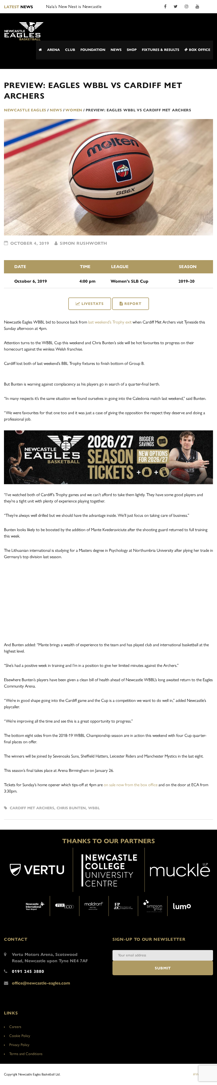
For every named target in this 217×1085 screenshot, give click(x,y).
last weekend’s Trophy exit (110, 322)
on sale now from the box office (130, 784)
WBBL (94, 808)
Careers (15, 1027)
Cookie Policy (19, 1036)
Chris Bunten (71, 808)
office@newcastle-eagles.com (41, 983)
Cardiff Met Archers (32, 808)
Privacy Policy (19, 1045)
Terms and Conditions (25, 1054)
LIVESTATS (93, 303)
